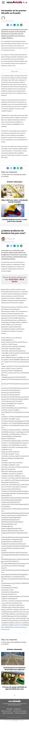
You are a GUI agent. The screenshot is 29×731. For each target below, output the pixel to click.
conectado (16, 175)
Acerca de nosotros (6, 711)
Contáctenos (17, 709)
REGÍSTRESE (13, 279)
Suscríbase (10, 709)
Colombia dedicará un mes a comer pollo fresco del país (14, 220)
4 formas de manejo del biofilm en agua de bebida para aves (14, 688)
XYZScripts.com (21, 720)
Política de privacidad (20, 713)
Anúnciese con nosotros (19, 711)
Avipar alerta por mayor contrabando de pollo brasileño (14, 201)
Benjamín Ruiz (11, 239)
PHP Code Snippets (8, 720)
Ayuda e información (8, 713)
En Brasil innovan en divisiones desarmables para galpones (14, 669)
